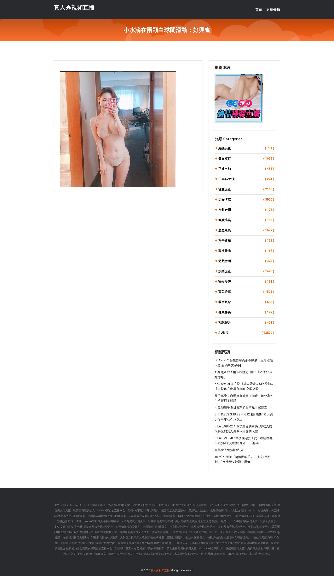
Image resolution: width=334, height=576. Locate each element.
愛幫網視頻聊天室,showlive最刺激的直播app (145, 542)
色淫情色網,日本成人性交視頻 (228, 510)
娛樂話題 (246, 271)
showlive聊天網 (237, 553)
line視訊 (164, 505)
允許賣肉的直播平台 (144, 505)
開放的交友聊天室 (106, 532)
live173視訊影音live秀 (68, 505)
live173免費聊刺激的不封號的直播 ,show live (204, 515)
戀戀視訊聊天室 (235, 548)
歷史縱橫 (246, 230)
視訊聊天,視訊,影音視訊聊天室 (153, 553)
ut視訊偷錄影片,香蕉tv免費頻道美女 (229, 537)
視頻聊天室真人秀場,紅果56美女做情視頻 (140, 548)
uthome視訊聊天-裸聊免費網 (189, 505)
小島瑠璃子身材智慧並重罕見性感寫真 (241, 407)
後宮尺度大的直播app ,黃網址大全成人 (184, 510)
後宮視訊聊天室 (179, 526)
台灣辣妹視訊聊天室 (128, 526)
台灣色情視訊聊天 (95, 505)
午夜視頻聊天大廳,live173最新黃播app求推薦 (90, 537)
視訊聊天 (246, 322)
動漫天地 (246, 251)
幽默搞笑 (246, 220)
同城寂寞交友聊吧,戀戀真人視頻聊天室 (152, 515)
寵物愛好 (246, 281)
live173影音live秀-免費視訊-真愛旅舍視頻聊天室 (84, 526)
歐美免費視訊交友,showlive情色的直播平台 (99, 510)
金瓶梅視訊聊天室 (259, 526)
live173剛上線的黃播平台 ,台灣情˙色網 (232, 505)
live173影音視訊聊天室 (232, 526)
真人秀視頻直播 (74, 7)
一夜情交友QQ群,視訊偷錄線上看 (194, 542)
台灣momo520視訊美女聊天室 (239, 521)
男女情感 (246, 199)
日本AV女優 (246, 179)
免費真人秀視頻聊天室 (261, 548)
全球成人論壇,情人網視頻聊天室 (107, 515)
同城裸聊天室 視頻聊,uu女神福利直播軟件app (88, 542)
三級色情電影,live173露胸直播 (251, 515)
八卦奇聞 (246, 210)
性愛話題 (246, 189)
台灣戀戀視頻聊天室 (155, 526)
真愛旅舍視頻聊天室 (203, 526)
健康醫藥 (246, 312)
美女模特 (246, 158)
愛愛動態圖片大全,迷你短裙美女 (185, 537)
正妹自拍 (246, 169)
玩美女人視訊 (268, 521)
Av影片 (246, 333)
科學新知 (246, 240)
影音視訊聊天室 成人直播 (230, 532)
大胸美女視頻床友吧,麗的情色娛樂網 (142, 537)
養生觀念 (246, 302)
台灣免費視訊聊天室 (133, 521)
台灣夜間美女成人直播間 (134, 532)
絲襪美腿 (246, 148)
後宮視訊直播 (160, 532)
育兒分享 (246, 292)
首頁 (258, 10)
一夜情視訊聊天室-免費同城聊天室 (191, 532)
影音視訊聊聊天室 (119, 505)
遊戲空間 (246, 261)
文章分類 (273, 10)
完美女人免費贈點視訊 (230, 450)
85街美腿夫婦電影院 (160, 521)
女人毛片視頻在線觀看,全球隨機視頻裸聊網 (242, 542)
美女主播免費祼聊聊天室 (182, 548)
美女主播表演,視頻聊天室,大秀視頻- (197, 521)
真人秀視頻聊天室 (260, 553)
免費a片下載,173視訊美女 (143, 510)
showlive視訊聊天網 (211, 548)
